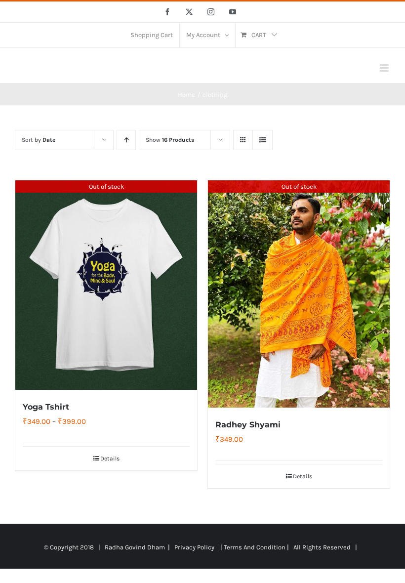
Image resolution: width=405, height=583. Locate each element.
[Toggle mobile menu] (385, 68)
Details (110, 458)
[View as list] (262, 140)
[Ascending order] (126, 140)
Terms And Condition (254, 547)
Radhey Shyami (248, 424)
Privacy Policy (194, 547)
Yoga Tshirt (46, 407)
